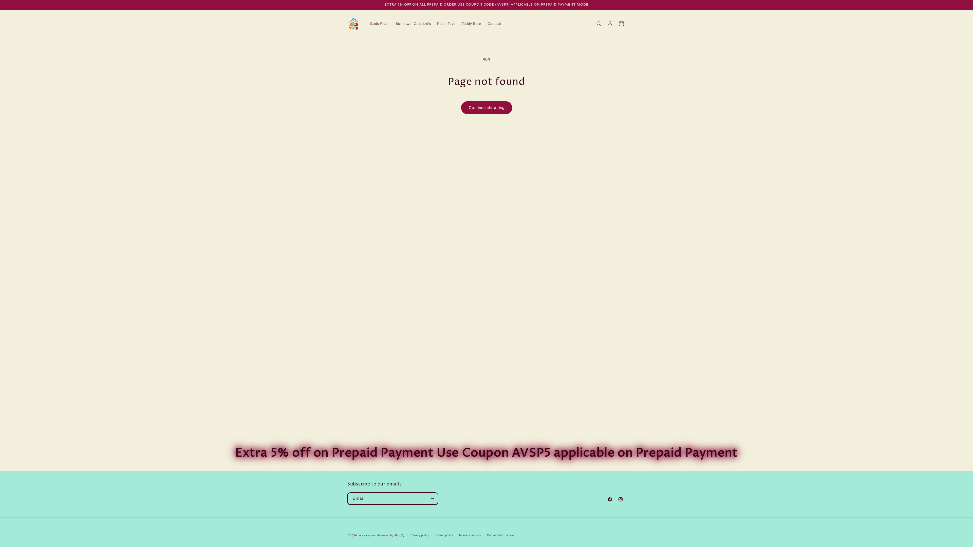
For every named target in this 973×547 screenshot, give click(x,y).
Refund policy (444, 535)
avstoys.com (368, 535)
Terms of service (470, 535)
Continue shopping (486, 108)
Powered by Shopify (391, 535)
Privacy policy (419, 535)
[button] (599, 23)
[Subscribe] (432, 498)
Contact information (500, 535)
